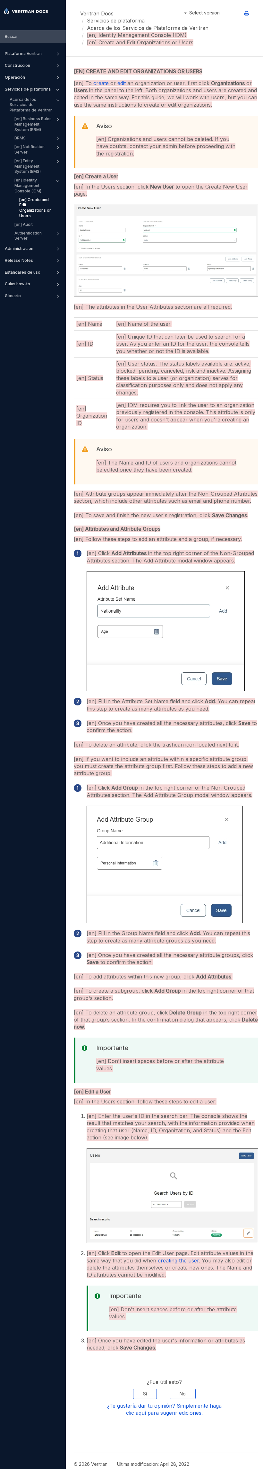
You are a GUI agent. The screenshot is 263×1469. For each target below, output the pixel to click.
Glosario (13, 295)
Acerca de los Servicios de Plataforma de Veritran (31, 105)
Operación (15, 77)
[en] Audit (23, 224)
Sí (145, 1393)
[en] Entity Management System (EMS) (27, 166)
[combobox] (33, 36)
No (183, 1393)
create (101, 83)
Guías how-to (17, 283)
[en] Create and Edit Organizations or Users (35, 207)
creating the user (178, 1260)
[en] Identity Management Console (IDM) (27, 185)
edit (121, 83)
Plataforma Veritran (23, 53)
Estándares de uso (22, 272)
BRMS (20, 138)
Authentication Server (28, 236)
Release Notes (19, 260)
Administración (19, 248)
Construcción (17, 65)
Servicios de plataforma (28, 89)
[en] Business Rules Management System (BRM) (33, 124)
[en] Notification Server (29, 149)
